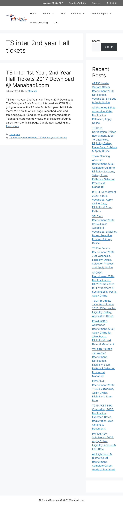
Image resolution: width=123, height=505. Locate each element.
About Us (96, 3)
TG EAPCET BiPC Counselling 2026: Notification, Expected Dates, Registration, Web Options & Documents (103, 417)
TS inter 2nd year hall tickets (52, 137)
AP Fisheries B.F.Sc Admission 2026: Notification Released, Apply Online (103, 115)
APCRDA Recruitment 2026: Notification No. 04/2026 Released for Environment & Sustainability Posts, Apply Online (104, 284)
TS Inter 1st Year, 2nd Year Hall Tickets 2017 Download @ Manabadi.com (40, 78)
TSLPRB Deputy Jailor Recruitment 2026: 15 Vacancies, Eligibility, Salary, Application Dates (104, 308)
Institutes (76, 13)
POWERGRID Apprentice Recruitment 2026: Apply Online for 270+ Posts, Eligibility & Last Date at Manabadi (103, 333)
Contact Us (111, 3)
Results (46, 13)
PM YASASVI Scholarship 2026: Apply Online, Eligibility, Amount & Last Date (104, 441)
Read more (12, 126)
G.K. (56, 22)
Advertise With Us (77, 3)
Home (33, 13)
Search (96, 40)
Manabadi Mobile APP (52, 3)
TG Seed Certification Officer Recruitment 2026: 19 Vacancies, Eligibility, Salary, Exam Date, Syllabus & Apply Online (104, 140)
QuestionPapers (99, 13)
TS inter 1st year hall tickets (23, 137)
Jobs (62, 13)
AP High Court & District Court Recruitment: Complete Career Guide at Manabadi (103, 462)
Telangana (14, 134)
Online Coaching (39, 22)
